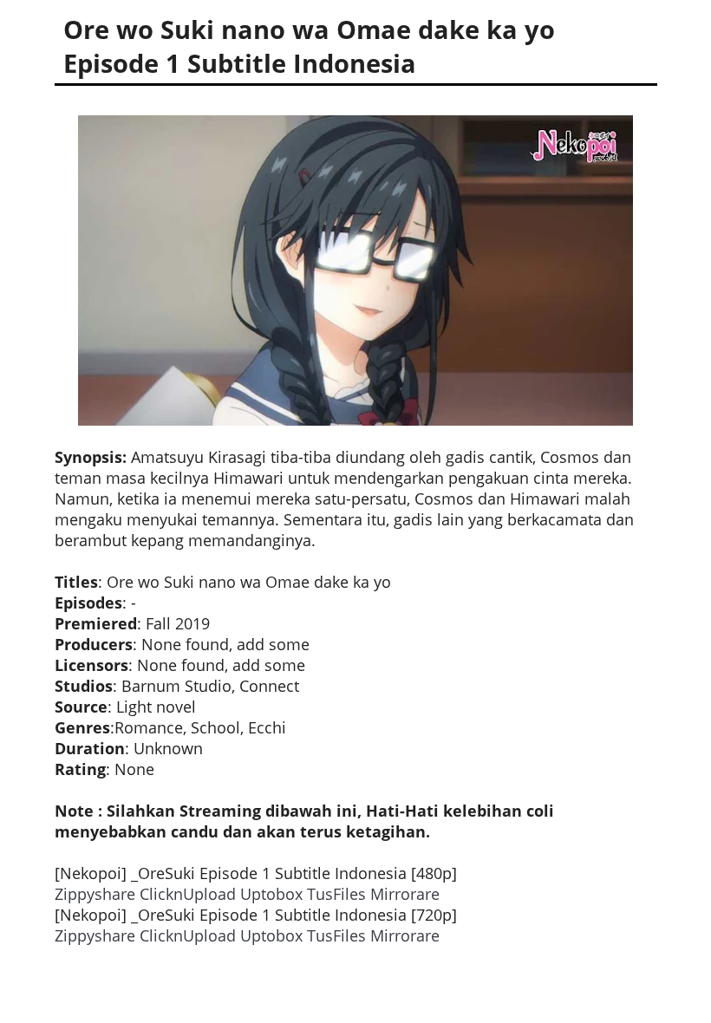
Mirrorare (405, 893)
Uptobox (271, 893)
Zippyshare (95, 893)
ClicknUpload (188, 893)
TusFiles (336, 893)
